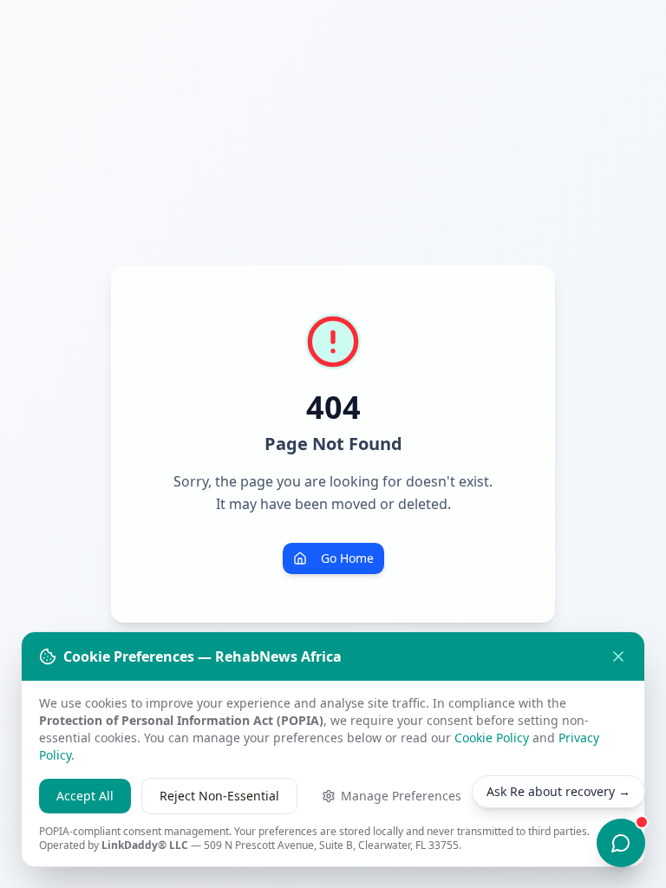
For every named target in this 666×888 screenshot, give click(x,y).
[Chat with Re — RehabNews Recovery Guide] (621, 843)
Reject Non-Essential (219, 795)
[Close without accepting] (618, 656)
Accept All (85, 795)
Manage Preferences (401, 795)
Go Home (347, 558)
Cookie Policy (491, 737)
